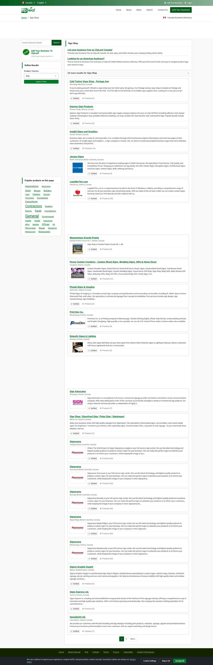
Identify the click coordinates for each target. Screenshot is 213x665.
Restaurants (44, 231)
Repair (42, 228)
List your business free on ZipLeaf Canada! (90, 50)
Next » (132, 639)
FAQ (86, 652)
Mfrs (27, 224)
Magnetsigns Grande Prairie (84, 237)
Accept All (179, 661)
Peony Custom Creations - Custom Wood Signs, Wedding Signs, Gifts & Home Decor (113, 262)
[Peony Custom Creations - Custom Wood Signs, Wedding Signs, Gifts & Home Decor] (78, 273)
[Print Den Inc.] (78, 323)
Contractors (33, 206)
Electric (28, 211)
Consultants (31, 201)
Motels (36, 224)
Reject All (166, 661)
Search (149, 10)
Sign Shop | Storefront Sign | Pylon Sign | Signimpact (97, 416)
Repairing (52, 228)
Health (28, 221)
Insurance (47, 221)
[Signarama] (78, 453)
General (32, 216)
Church (46, 194)
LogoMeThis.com (79, 181)
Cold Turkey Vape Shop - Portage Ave (89, 81)
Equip (38, 210)
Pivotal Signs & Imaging (82, 287)
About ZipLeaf (74, 652)
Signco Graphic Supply (81, 566)
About (129, 10)
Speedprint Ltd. (78, 617)
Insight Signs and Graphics (84, 131)
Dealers (48, 206)
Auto (28, 190)
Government (48, 216)
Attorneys (46, 186)
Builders (47, 190)
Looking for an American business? (86, 58)
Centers (36, 194)
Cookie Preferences (145, 652)
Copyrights (128, 652)
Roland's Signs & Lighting (83, 336)
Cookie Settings (149, 661)
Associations (31, 186)
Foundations (50, 211)
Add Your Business (181, 10)
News (139, 10)
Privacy (116, 652)
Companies (42, 198)
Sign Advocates (78, 391)
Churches (29, 198)
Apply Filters (41, 82)
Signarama (75, 441)
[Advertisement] (106, 29)
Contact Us (163, 10)
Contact (95, 652)
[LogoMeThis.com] (78, 193)
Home (118, 10)
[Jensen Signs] (78, 168)
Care (27, 194)
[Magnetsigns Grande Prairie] (78, 249)
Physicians (30, 228)
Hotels (37, 221)
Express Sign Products (81, 106)
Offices (45, 224)
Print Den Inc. (77, 312)
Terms (106, 652)
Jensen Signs (77, 156)
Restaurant (30, 232)
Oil (53, 224)
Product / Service (31, 71)
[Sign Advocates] (78, 403)
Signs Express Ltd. (79, 592)
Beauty (37, 190)
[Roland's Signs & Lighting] (78, 348)
